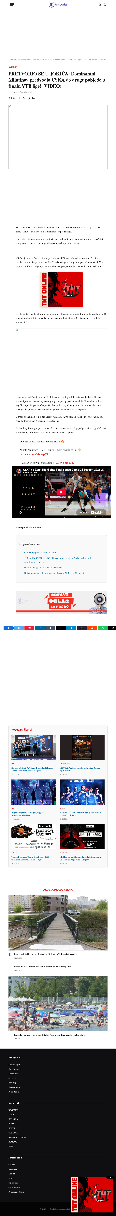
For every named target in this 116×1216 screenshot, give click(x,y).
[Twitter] (11, 189)
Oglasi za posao (14, 1069)
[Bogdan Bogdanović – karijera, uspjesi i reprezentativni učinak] (33, 792)
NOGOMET (13, 1110)
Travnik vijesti (66, 764)
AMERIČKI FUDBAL (17, 1137)
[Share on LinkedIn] (33, 98)
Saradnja (11, 1178)
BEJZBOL (12, 1141)
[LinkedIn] (11, 215)
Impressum (12, 1169)
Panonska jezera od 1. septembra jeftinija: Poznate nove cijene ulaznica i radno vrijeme (49, 1035)
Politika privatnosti (16, 1191)
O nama (11, 1164)
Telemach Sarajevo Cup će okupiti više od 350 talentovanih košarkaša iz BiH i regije (30, 858)
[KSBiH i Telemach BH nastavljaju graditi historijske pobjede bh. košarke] (82, 792)
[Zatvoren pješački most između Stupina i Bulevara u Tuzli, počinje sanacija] (58, 923)
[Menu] (12, 4)
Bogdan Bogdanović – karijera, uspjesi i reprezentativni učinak (27, 814)
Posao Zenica (13, 1091)
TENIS (11, 1114)
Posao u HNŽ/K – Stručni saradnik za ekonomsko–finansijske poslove (42, 966)
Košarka (12, 67)
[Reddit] (11, 222)
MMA (10, 1146)
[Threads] (11, 241)
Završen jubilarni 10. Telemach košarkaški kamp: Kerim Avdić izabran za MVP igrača (32, 769)
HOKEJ (11, 1128)
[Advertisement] (58, 34)
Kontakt (11, 1173)
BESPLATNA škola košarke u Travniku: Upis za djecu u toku (80, 769)
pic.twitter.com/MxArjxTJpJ (35, 454)
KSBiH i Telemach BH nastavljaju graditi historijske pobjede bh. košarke (81, 814)
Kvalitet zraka (14, 1087)
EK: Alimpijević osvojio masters (40, 552)
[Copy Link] (29, 98)
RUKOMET (13, 1123)
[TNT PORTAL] (58, 4)
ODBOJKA (13, 1132)
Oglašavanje (13, 1182)
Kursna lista (13, 1073)
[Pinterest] (11, 196)
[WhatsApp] (11, 235)
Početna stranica (15, 59)
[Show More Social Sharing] (39, 98)
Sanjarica (12, 1078)
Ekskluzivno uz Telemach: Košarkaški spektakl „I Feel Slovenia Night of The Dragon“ (80, 858)
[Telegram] (11, 228)
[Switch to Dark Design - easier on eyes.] (104, 4)
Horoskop (12, 1082)
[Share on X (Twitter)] (24, 98)
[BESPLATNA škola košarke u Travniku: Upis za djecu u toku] (82, 747)
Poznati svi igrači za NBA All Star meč (43, 567)
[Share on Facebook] (20, 98)
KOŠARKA (13, 1119)
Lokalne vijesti (14, 1064)
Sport (13, 764)
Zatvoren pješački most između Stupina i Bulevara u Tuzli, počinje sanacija (45, 954)
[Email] (11, 202)
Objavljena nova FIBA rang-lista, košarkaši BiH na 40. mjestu (54, 573)
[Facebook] (11, 183)
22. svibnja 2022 (65, 462)
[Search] (100, 4)
